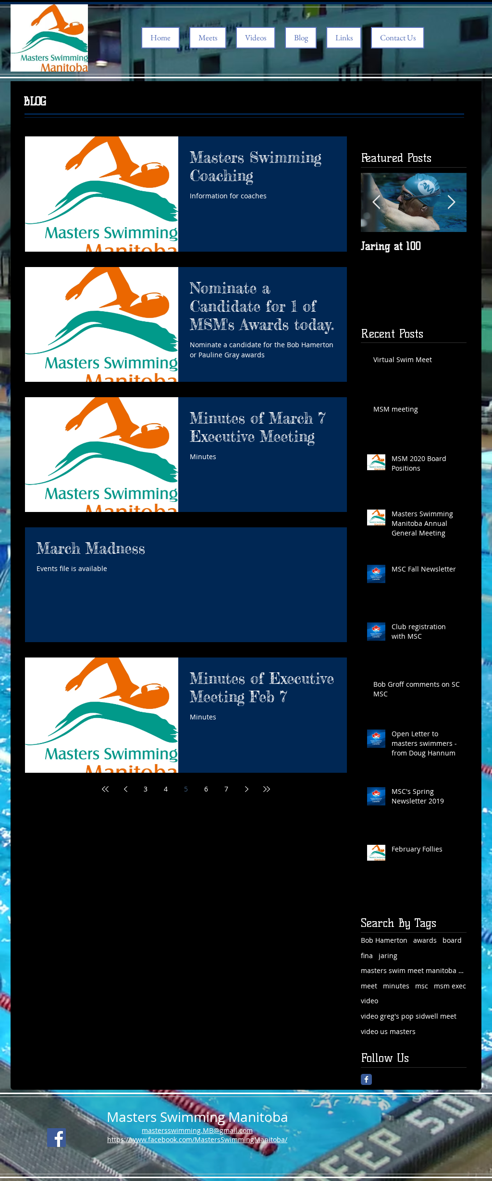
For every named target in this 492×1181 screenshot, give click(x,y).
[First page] (105, 789)
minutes (396, 985)
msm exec (450, 985)
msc (421, 985)
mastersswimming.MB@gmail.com (197, 1130)
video (369, 1000)
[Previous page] (125, 789)
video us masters (388, 1031)
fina (367, 955)
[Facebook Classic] (366, 1079)
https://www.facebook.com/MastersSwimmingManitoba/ (197, 1139)
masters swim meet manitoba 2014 (414, 970)
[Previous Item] (376, 202)
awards (425, 940)
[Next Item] (451, 202)
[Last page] (266, 789)
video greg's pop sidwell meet (408, 1016)
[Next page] (246, 789)
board (452, 940)
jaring (388, 955)
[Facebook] (56, 1137)
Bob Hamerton (384, 940)
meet (369, 985)
